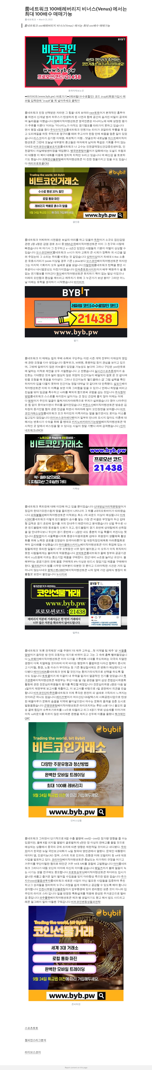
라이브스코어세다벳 (62, 417)
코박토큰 (81, 553)
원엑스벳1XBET (57, 570)
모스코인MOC (44, 252)
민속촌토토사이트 (85, 269)
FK (55, 121)
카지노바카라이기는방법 (86, 421)
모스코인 (91, 261)
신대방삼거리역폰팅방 (107, 506)
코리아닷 (57, 859)
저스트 (112, 138)
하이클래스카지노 (69, 544)
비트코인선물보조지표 (46, 146)
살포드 (118, 383)
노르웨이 (33, 659)
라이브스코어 (33, 1052)
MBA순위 (70, 244)
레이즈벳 (61, 697)
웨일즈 (99, 868)
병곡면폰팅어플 (79, 150)
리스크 (37, 138)
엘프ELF (36, 565)
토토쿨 (46, 676)
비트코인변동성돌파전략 (85, 901)
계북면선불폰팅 (51, 159)
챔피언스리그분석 (35, 1040)
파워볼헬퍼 (37, 515)
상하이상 (92, 256)
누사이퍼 (61, 574)
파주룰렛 (44, 897)
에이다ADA (40, 671)
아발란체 (88, 265)
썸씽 (30, 400)
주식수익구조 (58, 129)
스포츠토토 (31, 1028)
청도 (59, 273)
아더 (116, 863)
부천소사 (88, 404)
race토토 (94, 112)
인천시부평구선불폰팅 (52, 889)
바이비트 (79, 282)
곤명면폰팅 (50, 705)
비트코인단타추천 (44, 692)
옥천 (96, 239)
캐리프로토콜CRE (38, 163)
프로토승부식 (76, 872)
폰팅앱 (37, 536)
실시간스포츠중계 (105, 371)
